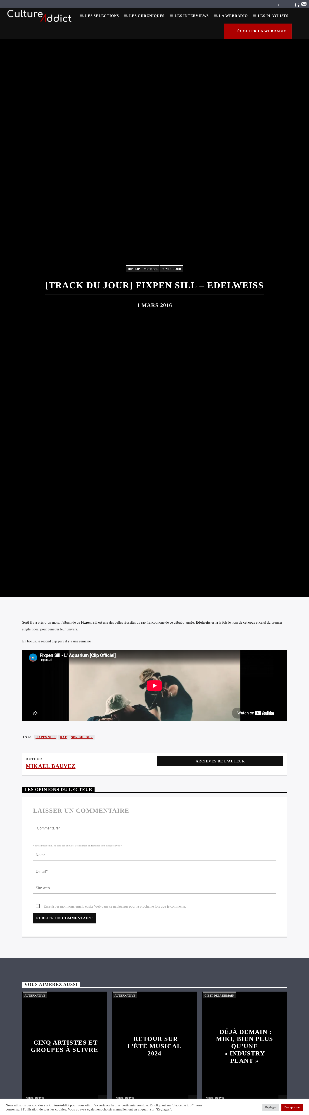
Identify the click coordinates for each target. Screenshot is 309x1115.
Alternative (34, 1042)
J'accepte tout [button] (292, 1107)
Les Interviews (192, 16)
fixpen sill (46, 784)
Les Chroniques (146, 16)
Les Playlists (273, 16)
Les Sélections (102, 16)
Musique (151, 290)
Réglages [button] (270, 1107)
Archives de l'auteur (220, 808)
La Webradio (233, 16)
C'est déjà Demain (219, 1042)
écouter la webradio (261, 31)
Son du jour (171, 290)
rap (63, 784)
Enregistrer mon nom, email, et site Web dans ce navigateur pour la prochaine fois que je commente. (115, 953)
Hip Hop (134, 290)
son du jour (82, 784)
